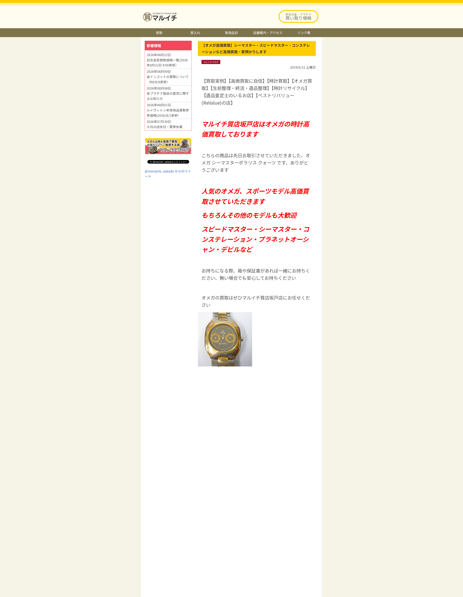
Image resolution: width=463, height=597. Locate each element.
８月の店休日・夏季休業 (164, 126)
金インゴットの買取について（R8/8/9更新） (168, 79)
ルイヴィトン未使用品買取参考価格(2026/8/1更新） (168, 113)
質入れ (195, 32)
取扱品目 (231, 32)
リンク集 (303, 32)
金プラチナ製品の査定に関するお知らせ (168, 96)
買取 (159, 32)
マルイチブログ (210, 62)
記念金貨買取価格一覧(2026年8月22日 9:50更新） (167, 62)
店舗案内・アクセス (267, 32)
